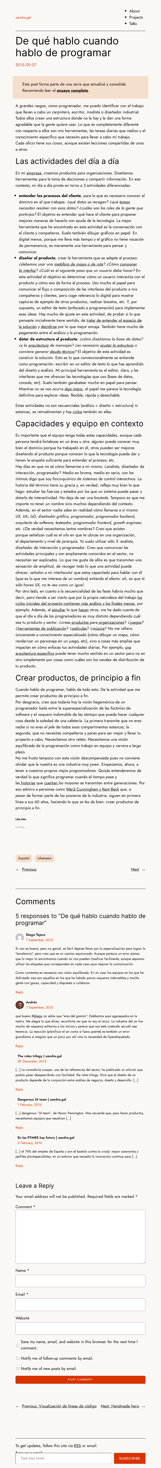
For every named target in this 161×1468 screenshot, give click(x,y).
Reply (19, 992)
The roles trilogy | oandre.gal (40, 1056)
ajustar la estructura (117, 345)
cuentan (51, 783)
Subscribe (129, 1458)
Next (135, 869)
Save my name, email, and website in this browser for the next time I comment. (79, 1345)
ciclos (77, 412)
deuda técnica (62, 351)
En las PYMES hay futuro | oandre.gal (46, 1137)
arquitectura (38, 345)
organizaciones (110, 622)
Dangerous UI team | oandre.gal (42, 1099)
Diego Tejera (35, 934)
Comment (25, 1207)
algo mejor (74, 389)
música (98, 628)
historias (27, 783)
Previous (29, 869)
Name (22, 1270)
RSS (77, 1446)
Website (22, 1318)
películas (79, 628)
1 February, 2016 (30, 1104)
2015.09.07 (26, 65)
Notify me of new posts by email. (49, 1368)
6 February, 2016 (30, 1142)
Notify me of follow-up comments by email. (57, 1358)
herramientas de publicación (42, 628)
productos (80, 622)
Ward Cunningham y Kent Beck (92, 789)
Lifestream (45, 858)
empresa (34, 173)
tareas (124, 202)
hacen (84, 610)
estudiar (58, 610)
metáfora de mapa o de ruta (78, 264)
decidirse (49, 326)
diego (38, 1016)
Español (24, 858)
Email (22, 1294)
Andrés (31, 1002)
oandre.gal (23, 17)
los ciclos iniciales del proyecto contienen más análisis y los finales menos (79, 600)
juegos (136, 622)
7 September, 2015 (39, 940)
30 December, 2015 (32, 1061)
